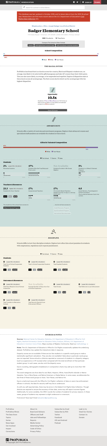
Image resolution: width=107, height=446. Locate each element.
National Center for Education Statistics (38, 339)
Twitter (57, 414)
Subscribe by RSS (61, 412)
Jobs (32, 417)
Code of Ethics (35, 428)
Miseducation (27, 2)
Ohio (45, 26)
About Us (33, 409)
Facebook (58, 417)
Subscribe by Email (62, 409)
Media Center (35, 423)
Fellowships (41, 417)
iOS (56, 420)
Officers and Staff (36, 414)
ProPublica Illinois (12, 412)
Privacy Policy (35, 431)
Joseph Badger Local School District (62, 26)
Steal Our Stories (85, 412)
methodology (81, 344)
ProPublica (10, 409)
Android (64, 420)
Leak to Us (83, 409)
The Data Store (11, 414)
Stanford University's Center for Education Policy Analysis (42, 341)
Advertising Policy (37, 426)
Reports (33, 420)
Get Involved (10, 426)
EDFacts (67, 341)
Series (8, 420)
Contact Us (83, 414)
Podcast (58, 423)
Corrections (10, 431)
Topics (8, 417)
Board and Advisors (37, 412)
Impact (8, 428)
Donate (97, 2)
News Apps (10, 423)
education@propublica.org (47, 398)
